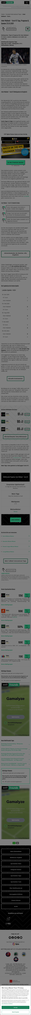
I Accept (15, 1007)
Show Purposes (15, 1012)
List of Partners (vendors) (7, 1003)
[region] (15, 1000)
